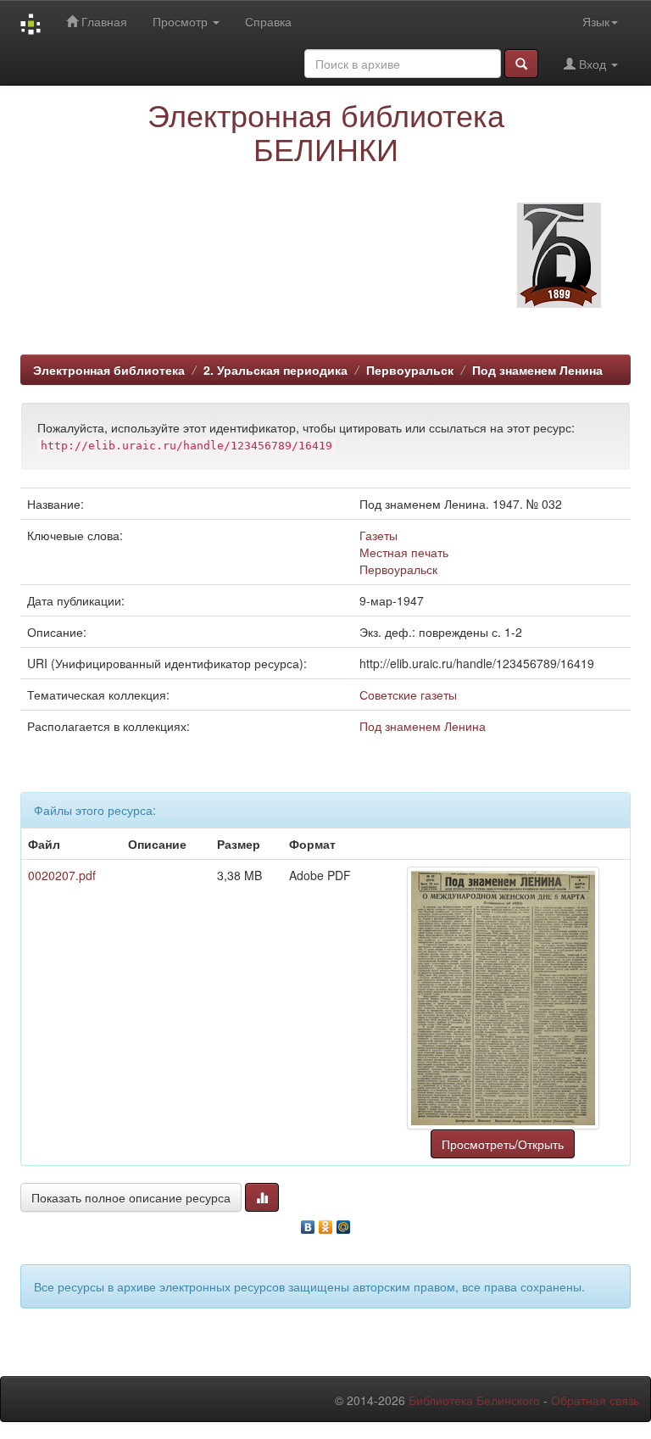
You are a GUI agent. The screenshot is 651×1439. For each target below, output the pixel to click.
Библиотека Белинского (474, 1400)
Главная (102, 21)
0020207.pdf (62, 875)
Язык (595, 21)
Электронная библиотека (109, 369)
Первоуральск (409, 369)
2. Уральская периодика (275, 369)
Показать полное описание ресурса (131, 1197)
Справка (268, 21)
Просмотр (182, 21)
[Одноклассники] (326, 1223)
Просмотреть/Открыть (503, 1143)
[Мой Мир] (344, 1223)
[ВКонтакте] (308, 1223)
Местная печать (403, 552)
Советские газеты (408, 694)
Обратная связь (595, 1400)
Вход (592, 63)
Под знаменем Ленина (537, 369)
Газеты (378, 535)
